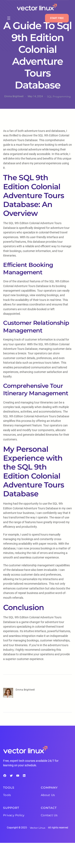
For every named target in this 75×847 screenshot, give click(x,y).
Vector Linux (37, 827)
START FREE (57, 18)
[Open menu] (8, 18)
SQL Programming (59, 96)
